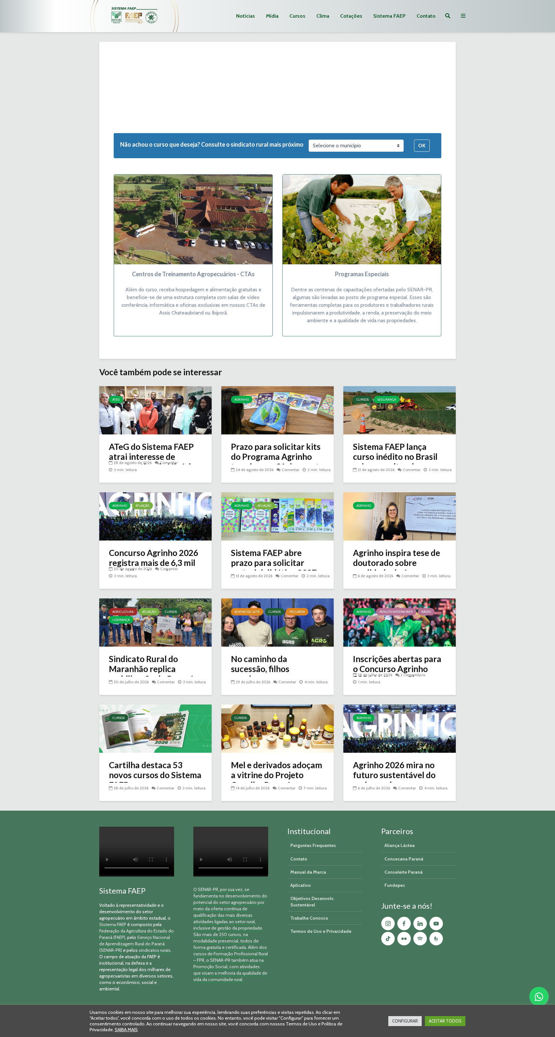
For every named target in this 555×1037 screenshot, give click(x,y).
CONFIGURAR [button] (405, 1020)
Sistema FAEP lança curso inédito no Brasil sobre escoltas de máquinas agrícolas (395, 462)
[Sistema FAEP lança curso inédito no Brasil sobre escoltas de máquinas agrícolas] (399, 410)
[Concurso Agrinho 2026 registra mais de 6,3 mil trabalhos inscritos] (155, 516)
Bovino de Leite (247, 612)
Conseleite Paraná (403, 872)
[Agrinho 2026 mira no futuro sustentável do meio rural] (399, 728)
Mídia (272, 16)
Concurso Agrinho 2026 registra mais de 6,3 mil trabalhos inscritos (153, 563)
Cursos (297, 16)
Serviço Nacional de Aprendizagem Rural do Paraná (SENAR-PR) (134, 943)
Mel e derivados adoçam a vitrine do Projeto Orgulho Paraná (276, 775)
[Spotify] (420, 938)
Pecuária (297, 612)
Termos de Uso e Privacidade (320, 931)
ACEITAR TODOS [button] (445, 1020)
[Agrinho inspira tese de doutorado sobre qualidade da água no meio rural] (399, 516)
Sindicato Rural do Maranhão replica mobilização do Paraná (151, 669)
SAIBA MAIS (126, 1029)
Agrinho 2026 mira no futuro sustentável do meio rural (394, 775)
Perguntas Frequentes (313, 845)
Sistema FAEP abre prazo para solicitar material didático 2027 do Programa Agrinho (274, 568)
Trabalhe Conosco (309, 918)
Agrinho (241, 399)
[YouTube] (436, 923)
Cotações (351, 16)
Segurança (386, 399)
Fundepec (394, 885)
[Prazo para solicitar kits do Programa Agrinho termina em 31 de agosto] (277, 410)
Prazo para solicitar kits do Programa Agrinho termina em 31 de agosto (277, 457)
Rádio (426, 612)
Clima (322, 16)
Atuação (142, 506)
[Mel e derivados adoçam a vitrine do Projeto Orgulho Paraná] (277, 728)
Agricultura (123, 612)
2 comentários (413, 674)
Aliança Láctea (399, 845)
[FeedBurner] (436, 938)
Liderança (121, 620)
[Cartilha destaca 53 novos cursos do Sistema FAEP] (155, 728)
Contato (426, 16)
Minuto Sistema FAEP (396, 612)
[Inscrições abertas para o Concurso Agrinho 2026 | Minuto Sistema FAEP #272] (399, 622)
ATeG (115, 399)
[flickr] (404, 938)
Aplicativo (300, 885)
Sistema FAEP (389, 16)
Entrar (204, 99)
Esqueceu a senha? (140, 89)
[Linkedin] (420, 923)
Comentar (169, 462)
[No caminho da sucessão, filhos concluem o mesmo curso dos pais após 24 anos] (277, 622)
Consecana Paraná (403, 859)
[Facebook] (404, 923)
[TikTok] (388, 938)
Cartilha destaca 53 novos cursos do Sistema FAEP (155, 775)
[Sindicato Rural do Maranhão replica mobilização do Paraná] (155, 622)
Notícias (245, 16)
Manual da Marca (308, 872)
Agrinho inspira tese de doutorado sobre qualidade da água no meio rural (396, 568)
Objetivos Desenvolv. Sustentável (312, 902)
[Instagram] (388, 923)
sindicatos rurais (155, 950)
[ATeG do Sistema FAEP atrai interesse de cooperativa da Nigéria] (155, 410)
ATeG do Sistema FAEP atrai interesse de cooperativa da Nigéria (152, 457)
